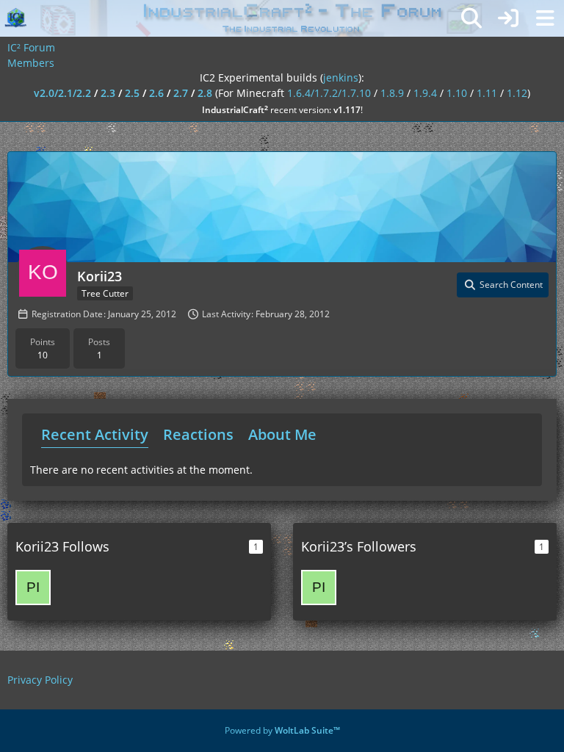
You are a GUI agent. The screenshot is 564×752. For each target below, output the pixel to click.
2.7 (180, 93)
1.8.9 (392, 93)
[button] (503, 284)
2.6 (156, 93)
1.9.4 (425, 93)
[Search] (471, 18)
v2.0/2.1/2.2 (62, 93)
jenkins (340, 77)
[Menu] (545, 18)
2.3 (108, 93)
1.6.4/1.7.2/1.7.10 (329, 93)
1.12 (517, 93)
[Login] (508, 18)
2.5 (132, 93)
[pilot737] (33, 587)
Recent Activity (94, 434)
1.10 (456, 93)
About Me (282, 434)
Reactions (198, 434)
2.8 (205, 93)
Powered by (282, 730)
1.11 (487, 93)
